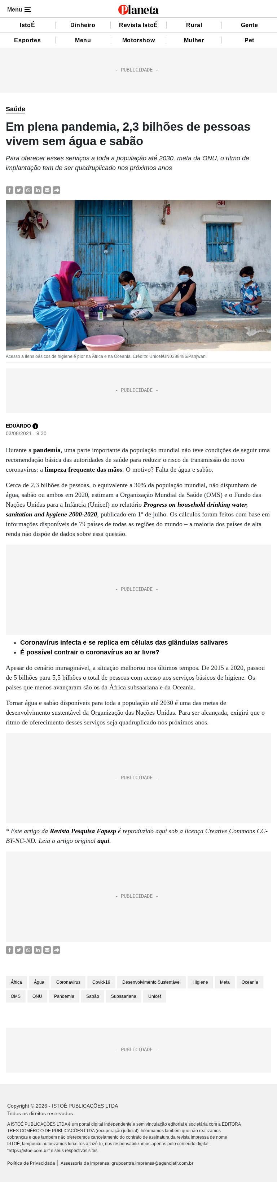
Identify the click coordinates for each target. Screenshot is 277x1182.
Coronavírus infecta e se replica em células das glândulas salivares (124, 642)
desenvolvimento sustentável (151, 982)
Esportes (27, 40)
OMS (16, 996)
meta (225, 982)
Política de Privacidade (31, 1163)
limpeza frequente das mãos (83, 469)
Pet (249, 40)
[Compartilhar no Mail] (47, 190)
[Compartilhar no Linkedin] (37, 190)
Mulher (194, 40)
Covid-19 (101, 982)
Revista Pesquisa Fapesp (83, 831)
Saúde (15, 109)
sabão (92, 996)
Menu (83, 40)
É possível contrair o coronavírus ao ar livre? (89, 652)
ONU (37, 996)
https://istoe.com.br (28, 1150)
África (16, 982)
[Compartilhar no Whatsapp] (28, 190)
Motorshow (138, 40)
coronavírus (68, 982)
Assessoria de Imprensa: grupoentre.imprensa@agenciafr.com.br (127, 1163)
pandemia (47, 450)
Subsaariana (123, 996)
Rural (194, 25)
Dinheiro (83, 25)
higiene (200, 982)
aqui (103, 840)
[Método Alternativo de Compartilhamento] (56, 190)
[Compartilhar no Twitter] (19, 190)
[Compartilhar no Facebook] (9, 190)
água (39, 982)
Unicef (154, 996)
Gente (249, 25)
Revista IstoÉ (138, 25)
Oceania (250, 982)
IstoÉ (27, 25)
